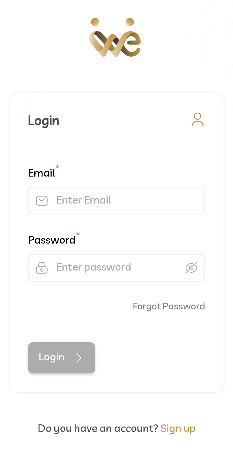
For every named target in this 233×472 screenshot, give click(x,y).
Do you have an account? (117, 429)
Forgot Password (169, 307)
